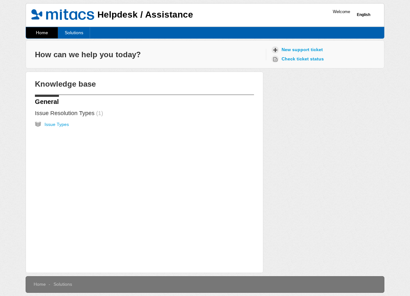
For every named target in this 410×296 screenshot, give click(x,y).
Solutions (74, 32)
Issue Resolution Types (68, 113)
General (47, 101)
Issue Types (57, 124)
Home (42, 32)
